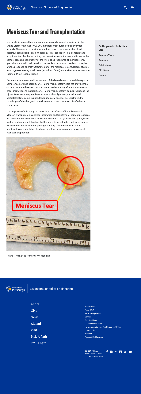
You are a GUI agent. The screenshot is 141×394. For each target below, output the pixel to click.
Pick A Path (39, 336)
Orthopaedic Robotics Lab (113, 48)
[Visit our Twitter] (125, 352)
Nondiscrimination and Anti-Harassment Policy (96, 327)
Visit (34, 330)
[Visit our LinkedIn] (120, 352)
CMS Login (38, 343)
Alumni (36, 323)
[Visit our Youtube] (130, 352)
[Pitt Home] (17, 7)
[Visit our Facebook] (107, 352)
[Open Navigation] (132, 8)
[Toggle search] (126, 8)
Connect (88, 317)
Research (88, 333)
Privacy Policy (90, 330)
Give (34, 310)
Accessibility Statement (94, 337)
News (34, 317)
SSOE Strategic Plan (93, 313)
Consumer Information (93, 323)
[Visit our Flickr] (111, 352)
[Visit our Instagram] (116, 352)
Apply (35, 304)
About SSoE (89, 310)
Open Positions (91, 320)
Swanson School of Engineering (52, 7)
